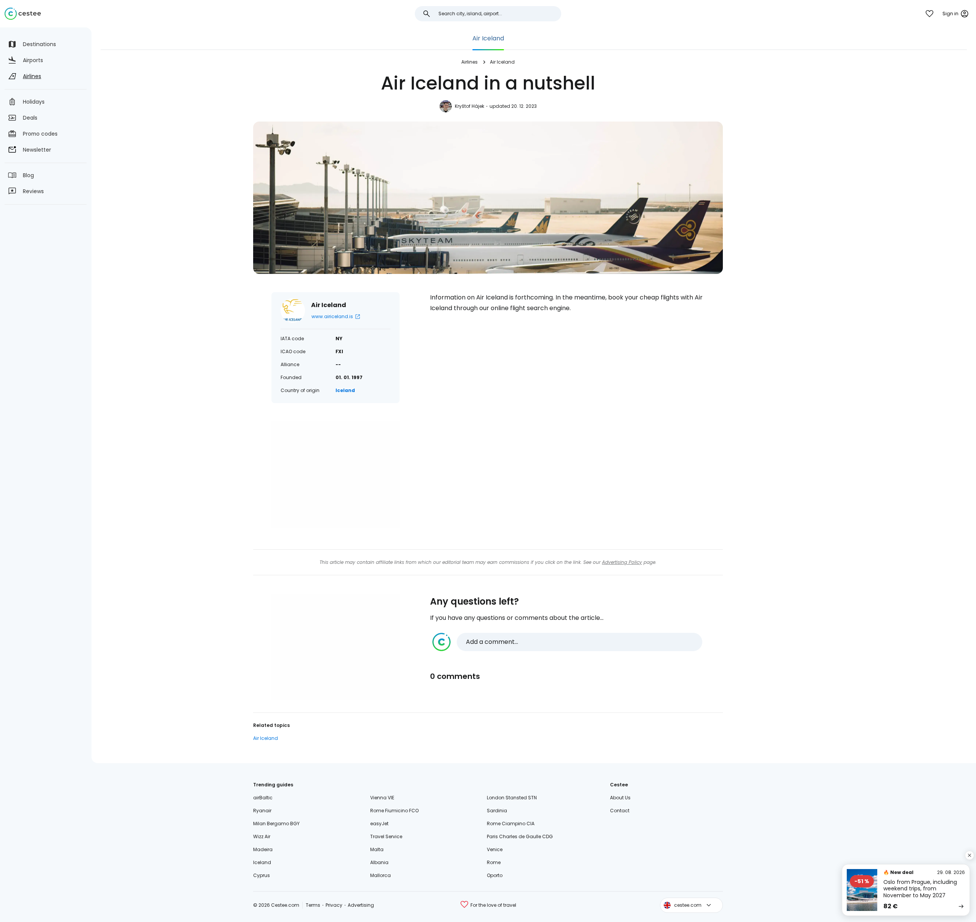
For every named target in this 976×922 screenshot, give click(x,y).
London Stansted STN (512, 797)
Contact (619, 810)
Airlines (469, 62)
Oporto (494, 875)
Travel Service (386, 836)
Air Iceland (488, 38)
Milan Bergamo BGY (276, 823)
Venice (494, 849)
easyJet (379, 823)
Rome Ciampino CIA (511, 823)
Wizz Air (261, 836)
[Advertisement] (335, 474)
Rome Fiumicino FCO (394, 810)
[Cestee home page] (23, 14)
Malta (377, 849)
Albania (379, 862)
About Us (620, 797)
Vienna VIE (382, 797)
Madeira (263, 849)
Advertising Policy (622, 562)
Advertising (361, 905)
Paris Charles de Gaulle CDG (520, 836)
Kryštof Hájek (469, 106)
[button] (567, 641)
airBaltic (263, 797)
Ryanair (262, 810)
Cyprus (261, 875)
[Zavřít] (969, 855)
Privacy (334, 905)
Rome (494, 862)
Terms (313, 905)
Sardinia (497, 810)
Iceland (345, 390)
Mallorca (380, 875)
